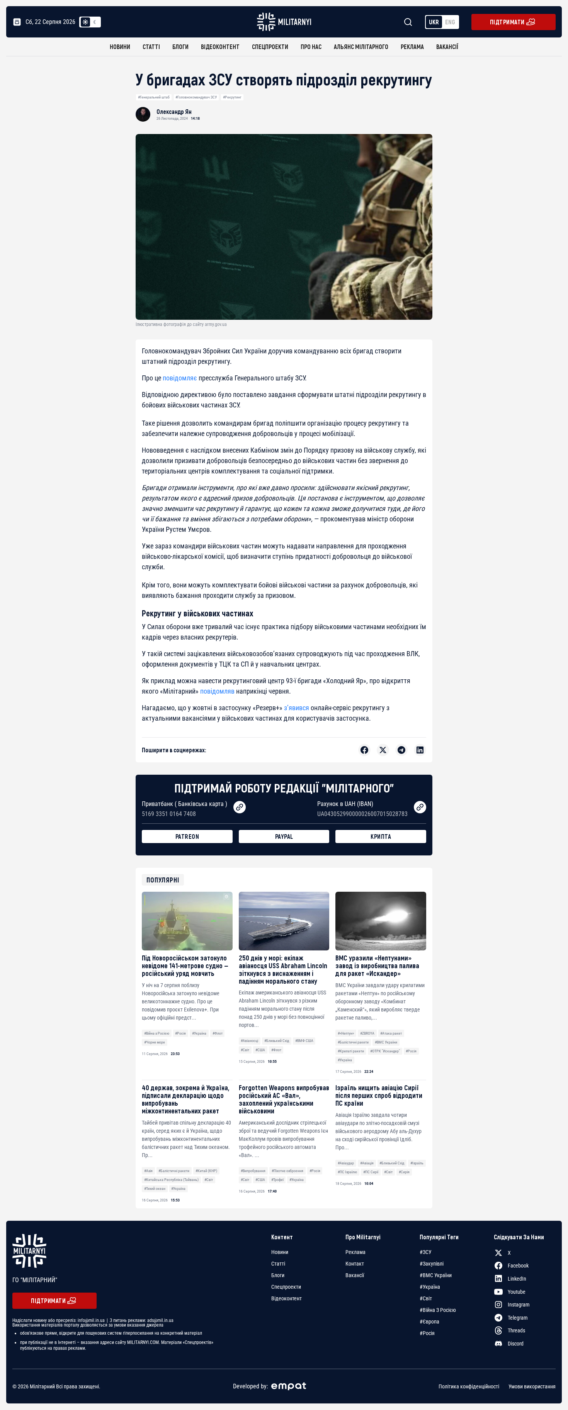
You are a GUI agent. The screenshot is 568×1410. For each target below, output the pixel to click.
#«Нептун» (346, 1033)
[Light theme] (85, 22)
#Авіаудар (346, 1163)
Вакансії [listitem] (354, 1275)
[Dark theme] (94, 22)
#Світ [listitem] (426, 1298)
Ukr (434, 21)
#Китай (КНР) (206, 1171)
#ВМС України (386, 1042)
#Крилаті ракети (351, 1051)
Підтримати (507, 21)
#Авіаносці (249, 1040)
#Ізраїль (416, 1163)
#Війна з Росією (156, 1033)
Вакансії (447, 46)
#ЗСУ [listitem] (426, 1252)
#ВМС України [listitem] (436, 1275)
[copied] (239, 807)
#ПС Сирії (370, 1172)
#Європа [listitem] (429, 1321)
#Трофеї (277, 1180)
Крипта (381, 836)
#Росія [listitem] (427, 1333)
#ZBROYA (367, 1033)
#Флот (218, 1033)
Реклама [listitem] (355, 1252)
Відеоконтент (220, 46)
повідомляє (180, 378)
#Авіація (367, 1163)
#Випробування (253, 1171)
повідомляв (217, 691)
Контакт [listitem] (354, 1264)
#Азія (148, 1171)
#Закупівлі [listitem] (432, 1264)
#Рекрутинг (232, 97)
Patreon (187, 836)
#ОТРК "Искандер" (385, 1051)
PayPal (284, 836)
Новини (120, 46)
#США (260, 1050)
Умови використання (532, 1386)
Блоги (180, 46)
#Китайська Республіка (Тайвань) (171, 1180)
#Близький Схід (276, 1040)
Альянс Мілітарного (361, 46)
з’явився (296, 708)
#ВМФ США (304, 1040)
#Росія (180, 1033)
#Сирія (404, 1172)
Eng (450, 21)
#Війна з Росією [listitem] (438, 1310)
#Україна (199, 1033)
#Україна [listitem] (430, 1287)
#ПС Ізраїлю (347, 1172)
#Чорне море (154, 1042)
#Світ (245, 1050)
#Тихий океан (154, 1188)
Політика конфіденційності (469, 1386)
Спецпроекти (270, 46)
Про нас (311, 46)
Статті (151, 46)
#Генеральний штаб (154, 97)
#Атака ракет (391, 1033)
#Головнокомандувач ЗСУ (196, 97)
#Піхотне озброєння (287, 1171)
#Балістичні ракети (353, 1042)
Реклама (412, 46)
